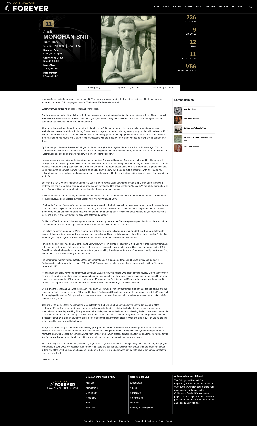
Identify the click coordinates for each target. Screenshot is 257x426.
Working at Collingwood (141, 407)
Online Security (166, 421)
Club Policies (136, 398)
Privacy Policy (126, 421)
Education (91, 407)
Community (91, 393)
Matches (90, 383)
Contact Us (135, 393)
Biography (95, 87)
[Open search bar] (250, 6)
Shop (88, 402)
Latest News (136, 383)
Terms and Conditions (106, 421)
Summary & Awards (164, 87)
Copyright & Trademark (146, 421)
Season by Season (129, 87)
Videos (133, 388)
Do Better (134, 402)
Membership (92, 388)
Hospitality (91, 398)
